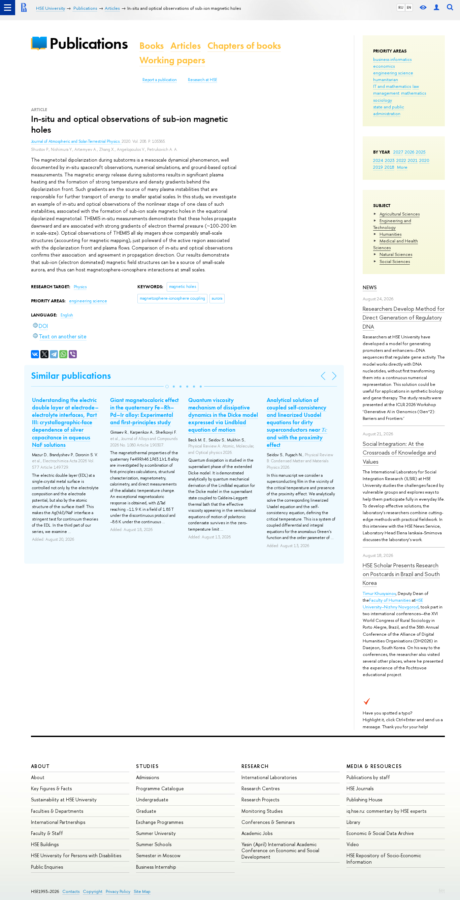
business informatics (392, 59)
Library (353, 822)
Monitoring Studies (262, 811)
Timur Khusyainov (379, 593)
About (40, 766)
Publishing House (365, 799)
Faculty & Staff (47, 833)
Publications (89, 43)
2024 (378, 160)
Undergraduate (152, 799)
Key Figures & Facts (51, 788)
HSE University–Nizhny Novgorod (393, 603)
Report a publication (159, 79)
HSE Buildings (45, 844)
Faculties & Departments (57, 811)
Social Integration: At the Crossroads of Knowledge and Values (399, 452)
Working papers (172, 60)
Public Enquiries (47, 867)
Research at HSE (202, 79)
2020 (424, 160)
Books (151, 46)
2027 (398, 152)
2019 (378, 167)
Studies (147, 766)
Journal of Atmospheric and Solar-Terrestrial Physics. (76, 141)
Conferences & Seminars (268, 822)
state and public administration (388, 110)
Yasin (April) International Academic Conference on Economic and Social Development (280, 850)
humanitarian (385, 79)
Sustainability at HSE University (64, 799)
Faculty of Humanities (389, 600)
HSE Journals (360, 788)
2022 (401, 160)
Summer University (156, 833)
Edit (442, 890)
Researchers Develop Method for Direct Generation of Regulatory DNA (404, 317)
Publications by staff (368, 777)
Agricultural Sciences (400, 214)
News (370, 287)
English (67, 315)
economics (384, 66)
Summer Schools (153, 844)
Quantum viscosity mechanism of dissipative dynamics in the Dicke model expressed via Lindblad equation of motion (223, 414)
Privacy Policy (118, 891)
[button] (167, 386)
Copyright (92, 891)
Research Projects (260, 799)
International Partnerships (58, 822)
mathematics (413, 93)
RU (400, 7)
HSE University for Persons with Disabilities (76, 855)
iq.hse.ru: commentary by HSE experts (386, 811)
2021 (413, 160)
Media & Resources (374, 766)
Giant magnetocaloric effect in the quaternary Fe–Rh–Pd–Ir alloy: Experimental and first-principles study (144, 411)
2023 (390, 160)
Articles (185, 46)
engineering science (393, 73)
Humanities (390, 234)
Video (353, 844)
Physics (80, 287)
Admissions (147, 777)
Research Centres (260, 788)
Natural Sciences (396, 254)
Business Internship (156, 867)
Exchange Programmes (159, 822)
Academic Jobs (256, 833)
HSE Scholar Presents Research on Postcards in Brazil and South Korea (401, 574)
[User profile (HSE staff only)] (436, 7)
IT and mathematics (392, 86)
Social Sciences (395, 261)
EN (409, 7)
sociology (382, 100)
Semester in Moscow (158, 855)
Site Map (142, 891)
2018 (389, 167)
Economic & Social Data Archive (380, 833)
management (386, 93)
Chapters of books (244, 46)
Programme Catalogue (160, 788)
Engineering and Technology (392, 224)
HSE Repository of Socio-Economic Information (384, 858)
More (402, 167)
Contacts (70, 891)
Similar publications (71, 375)
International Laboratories (269, 777)
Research (255, 766)
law (416, 86)
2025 (421, 152)
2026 (409, 152)
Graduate (146, 811)
